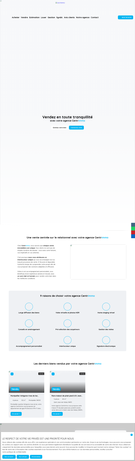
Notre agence (82, 17)
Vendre (24, 17)
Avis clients (69, 17)
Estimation (34, 17)
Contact (95, 17)
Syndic (59, 17)
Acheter (15, 17)
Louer (43, 17)
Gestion (51, 17)
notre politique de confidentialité (14, 452)
